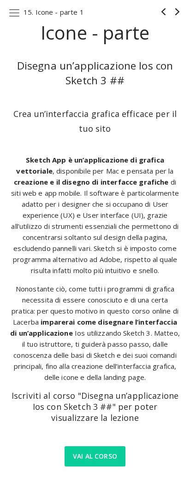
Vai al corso (95, 456)
